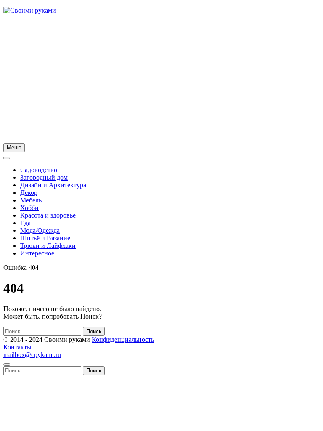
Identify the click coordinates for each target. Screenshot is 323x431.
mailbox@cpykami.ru (32, 354)
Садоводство (38, 169)
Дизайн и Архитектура (53, 185)
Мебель (31, 200)
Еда (25, 222)
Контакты (17, 347)
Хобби (29, 207)
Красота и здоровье (48, 215)
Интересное (37, 253)
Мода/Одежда (40, 230)
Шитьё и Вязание (45, 238)
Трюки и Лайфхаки (48, 245)
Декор (28, 192)
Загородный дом (44, 177)
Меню (14, 147)
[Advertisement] (161, 80)
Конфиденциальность (123, 339)
